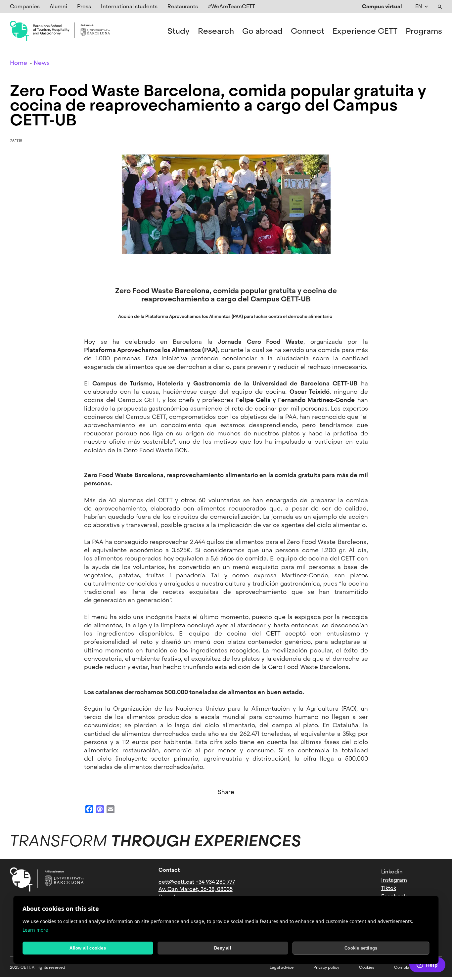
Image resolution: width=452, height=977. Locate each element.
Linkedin (392, 871)
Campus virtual (382, 6)
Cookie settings (360, 948)
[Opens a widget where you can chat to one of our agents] (427, 965)
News (42, 63)
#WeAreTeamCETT (231, 6)
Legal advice (282, 967)
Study (178, 31)
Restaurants (182, 6)
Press (84, 6)
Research (216, 31)
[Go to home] (60, 31)
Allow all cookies (87, 948)
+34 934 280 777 (215, 881)
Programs (424, 31)
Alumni (58, 6)
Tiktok (388, 888)
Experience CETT (365, 31)
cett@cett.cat (176, 881)
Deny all (222, 948)
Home (18, 63)
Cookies (366, 967)
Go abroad (262, 31)
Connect (307, 31)
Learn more (35, 930)
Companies (25, 6)
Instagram (394, 879)
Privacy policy (326, 967)
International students (129, 6)
